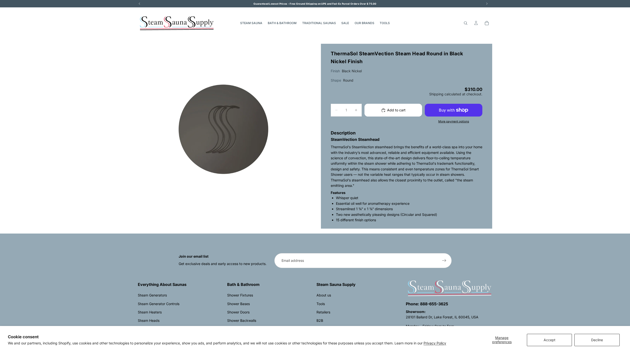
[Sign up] (444, 260)
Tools (320, 304)
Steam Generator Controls (158, 304)
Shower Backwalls (241, 320)
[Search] (465, 23)
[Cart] (486, 23)
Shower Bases (238, 304)
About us (323, 295)
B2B (319, 320)
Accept (549, 340)
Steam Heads (148, 320)
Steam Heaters (150, 312)
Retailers (323, 312)
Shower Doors (238, 312)
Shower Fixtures (240, 295)
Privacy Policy (435, 343)
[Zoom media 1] (223, 129)
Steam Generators (152, 295)
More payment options (453, 121)
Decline (597, 340)
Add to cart (396, 110)
